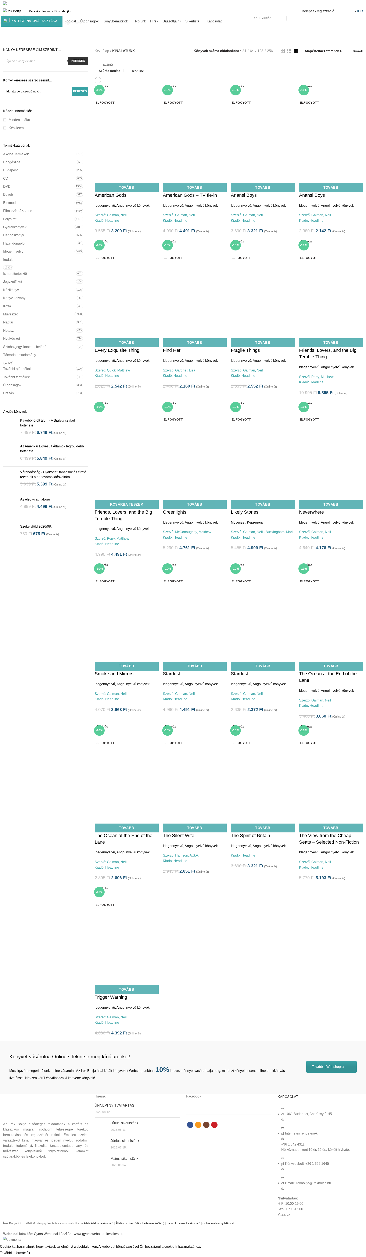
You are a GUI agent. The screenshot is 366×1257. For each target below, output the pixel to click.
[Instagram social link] (355, 3)
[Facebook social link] (345, 3)
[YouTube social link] (360, 3)
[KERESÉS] (292, 11)
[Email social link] (350, 3)
